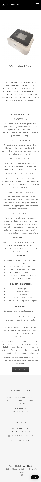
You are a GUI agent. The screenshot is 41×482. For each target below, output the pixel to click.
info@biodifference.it (22, 436)
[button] (35, 477)
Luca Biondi (27, 466)
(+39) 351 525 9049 (22, 440)
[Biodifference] (10, 4)
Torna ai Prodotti (20, 369)
